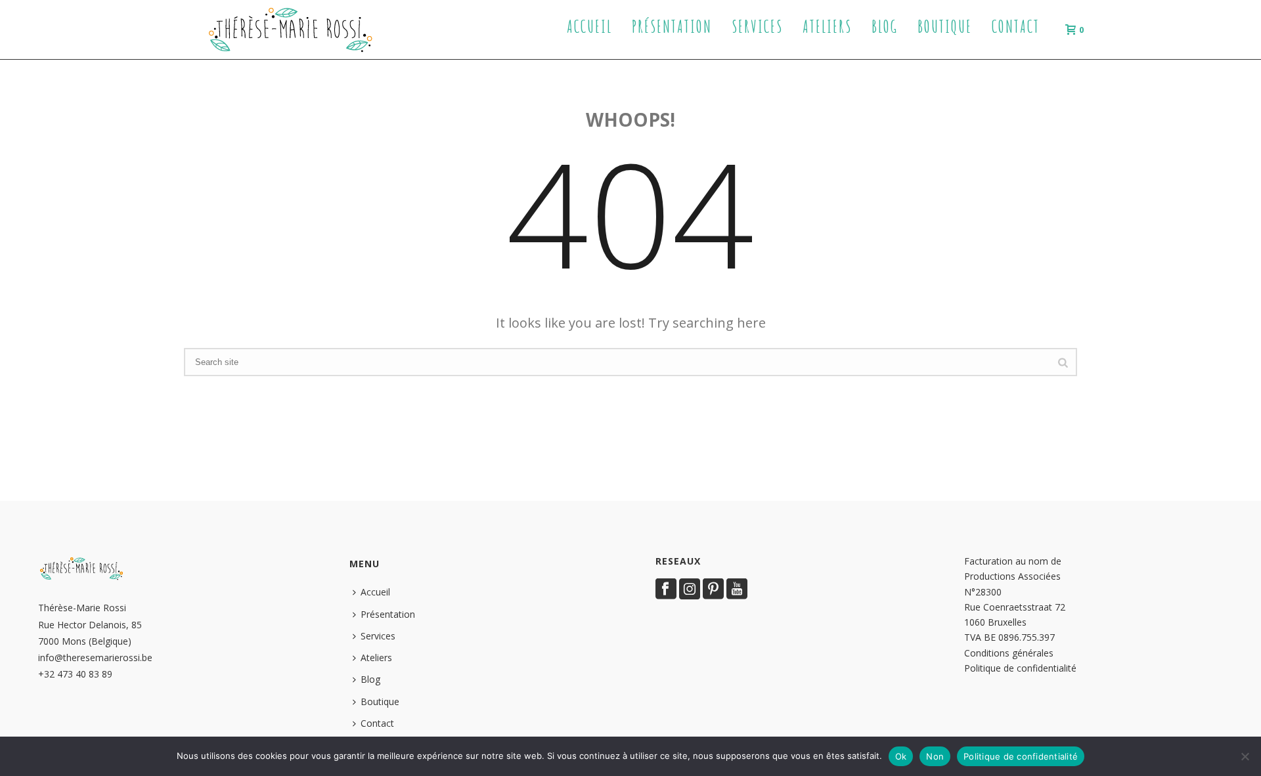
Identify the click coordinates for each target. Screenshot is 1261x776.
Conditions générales (1008, 653)
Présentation (672, 26)
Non (935, 756)
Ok (901, 756)
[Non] (1244, 756)
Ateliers (827, 26)
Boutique (945, 26)
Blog (885, 26)
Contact (1016, 26)
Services (757, 26)
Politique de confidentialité (1020, 668)
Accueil (589, 26)
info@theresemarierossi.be (95, 657)
